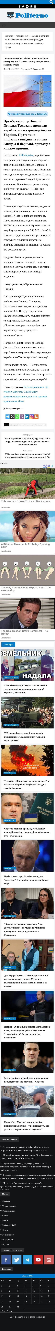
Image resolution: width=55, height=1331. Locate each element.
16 (10, 1296)
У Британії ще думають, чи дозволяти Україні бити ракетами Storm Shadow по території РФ (27, 455)
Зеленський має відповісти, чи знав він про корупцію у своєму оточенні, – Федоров (26, 1079)
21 (49, 1296)
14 (49, 1290)
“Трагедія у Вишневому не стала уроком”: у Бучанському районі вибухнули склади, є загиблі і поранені (26, 784)
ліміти (22, 424)
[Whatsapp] (17, 415)
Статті (5, 1215)
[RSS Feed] (36, 415)
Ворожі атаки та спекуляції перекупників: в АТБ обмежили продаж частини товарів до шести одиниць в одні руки (25, 1166)
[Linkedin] (27, 415)
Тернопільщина (11, 677)
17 (18, 1296)
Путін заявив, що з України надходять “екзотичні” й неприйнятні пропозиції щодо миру (26, 880)
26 (33, 1301)
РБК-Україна (26, 155)
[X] (12, 415)
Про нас (6, 1244)
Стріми (5, 1229)
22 (2, 1301)
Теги (6, 424)
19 (33, 1296)
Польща (30, 424)
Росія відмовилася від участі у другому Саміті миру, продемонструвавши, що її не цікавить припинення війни (27, 441)
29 (2, 1306)
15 (2, 1296)
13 (41, 1290)
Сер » (9, 1311)
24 (18, 1301)
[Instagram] (31, 415)
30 (10, 1306)
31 (18, 1306)
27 (41, 1301)
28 (49, 1301)
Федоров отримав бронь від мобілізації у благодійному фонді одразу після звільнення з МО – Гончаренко (27, 832)
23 (10, 1301)
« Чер (2, 1311)
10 (18, 1290)
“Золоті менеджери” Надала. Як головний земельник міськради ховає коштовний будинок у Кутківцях (25, 689)
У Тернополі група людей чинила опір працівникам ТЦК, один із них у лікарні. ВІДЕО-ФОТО (24, 736)
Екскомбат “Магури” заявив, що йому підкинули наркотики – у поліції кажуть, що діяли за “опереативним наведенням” (26, 1125)
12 (33, 1290)
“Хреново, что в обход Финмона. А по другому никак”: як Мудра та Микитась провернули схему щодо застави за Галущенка (24, 929)
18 (26, 1296)
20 (41, 1296)
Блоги (5, 1220)
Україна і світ (9, 773)
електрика (14, 424)
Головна (6, 1201)
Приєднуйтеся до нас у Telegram (29, 114)
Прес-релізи (7, 1239)
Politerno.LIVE (9, 1225)
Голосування (8, 1234)
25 (26, 1301)
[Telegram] (8, 415)
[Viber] (22, 415)
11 (26, 1290)
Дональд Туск (40, 424)
